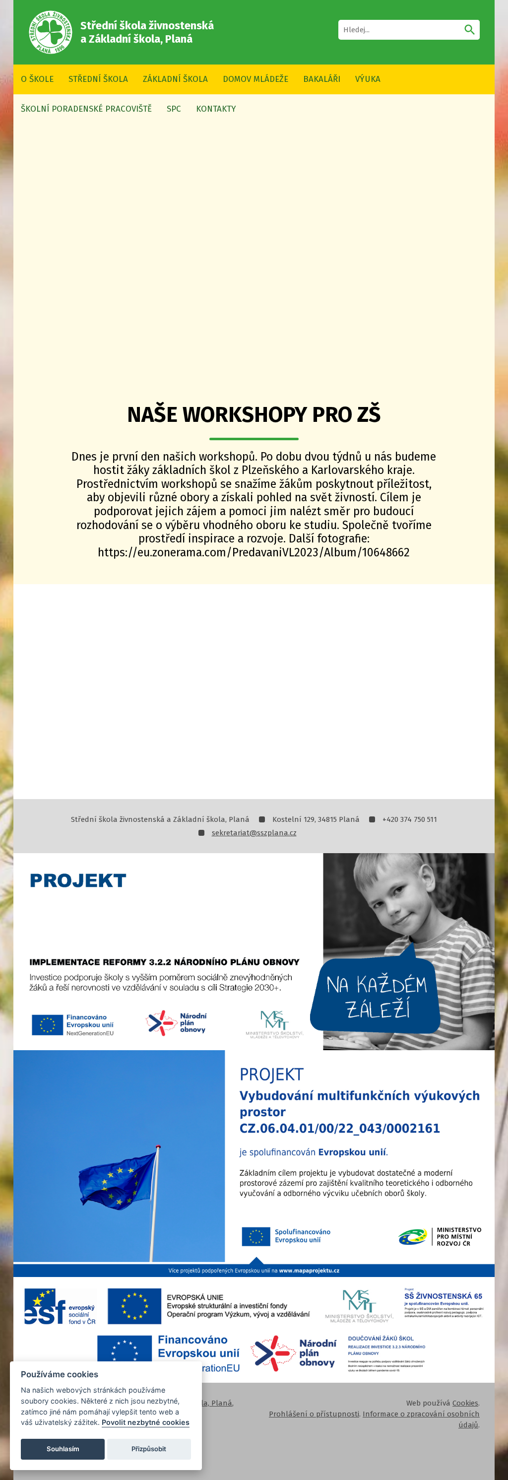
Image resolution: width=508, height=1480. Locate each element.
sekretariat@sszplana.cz (254, 832)
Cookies (465, 1403)
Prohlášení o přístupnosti (314, 1414)
